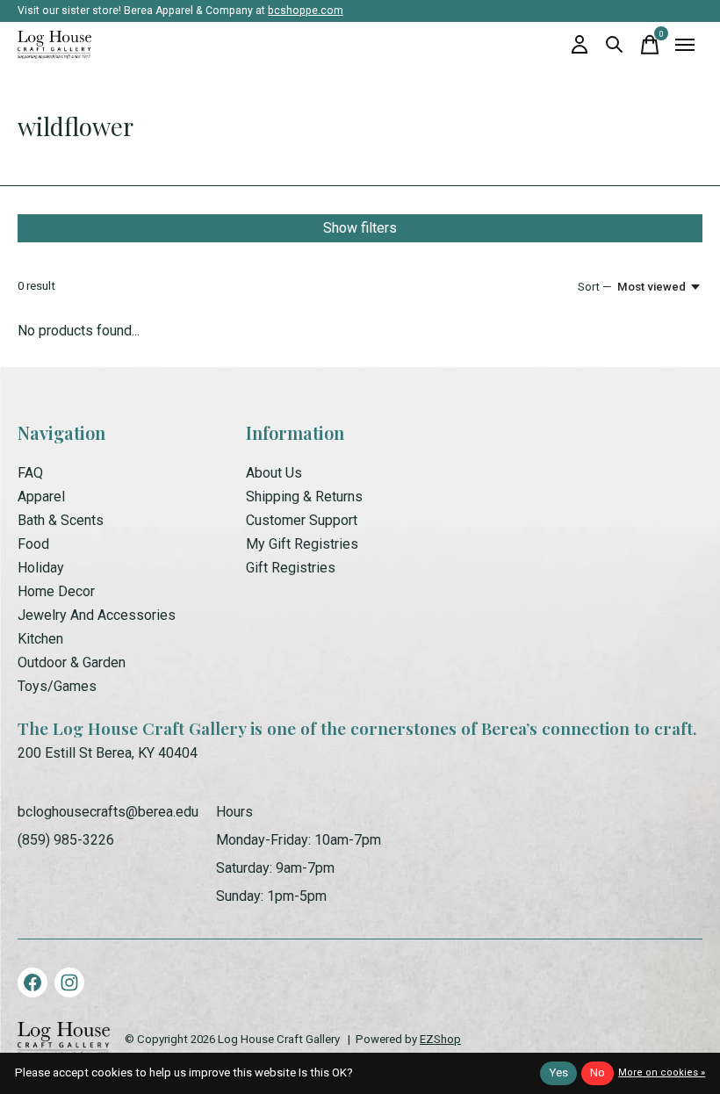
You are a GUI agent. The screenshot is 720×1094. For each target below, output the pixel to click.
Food (33, 544)
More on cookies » (661, 1072)
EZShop (440, 1039)
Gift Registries (290, 567)
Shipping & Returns (304, 496)
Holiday (41, 567)
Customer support (301, 520)
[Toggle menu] (684, 44)
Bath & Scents (61, 520)
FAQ (30, 472)
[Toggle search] (614, 44)
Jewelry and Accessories (97, 615)
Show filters (360, 228)
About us (274, 472)
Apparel (41, 496)
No (597, 1072)
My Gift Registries (302, 544)
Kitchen (40, 638)
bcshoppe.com (305, 10)
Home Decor (56, 591)
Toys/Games (57, 686)
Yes (558, 1072)
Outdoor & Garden (72, 662)
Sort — (594, 286)
